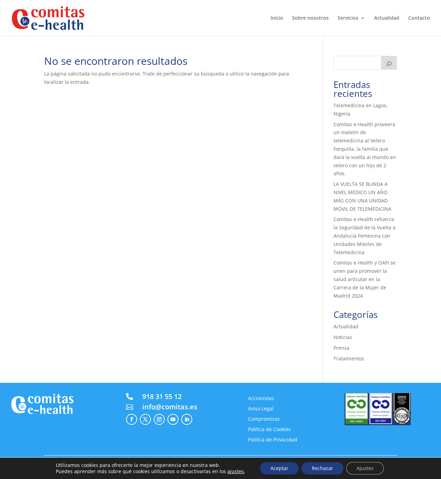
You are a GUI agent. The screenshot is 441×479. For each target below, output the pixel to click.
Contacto (419, 18)
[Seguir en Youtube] (172, 419)
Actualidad (386, 18)
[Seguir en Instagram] (159, 419)
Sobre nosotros (310, 18)
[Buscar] (389, 63)
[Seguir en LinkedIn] (186, 419)
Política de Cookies (269, 429)
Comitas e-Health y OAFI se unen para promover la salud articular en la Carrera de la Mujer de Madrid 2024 (365, 279)
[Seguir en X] (145, 419)
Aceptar (279, 468)
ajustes (235, 471)
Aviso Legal (261, 409)
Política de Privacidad (272, 440)
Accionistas (261, 398)
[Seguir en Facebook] (131, 419)
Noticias (343, 337)
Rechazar (322, 468)
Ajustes (365, 468)
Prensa (341, 348)
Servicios (348, 18)
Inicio (276, 18)
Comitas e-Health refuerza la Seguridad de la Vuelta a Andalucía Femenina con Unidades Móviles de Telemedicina (365, 235)
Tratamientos (349, 358)
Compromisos (264, 419)
